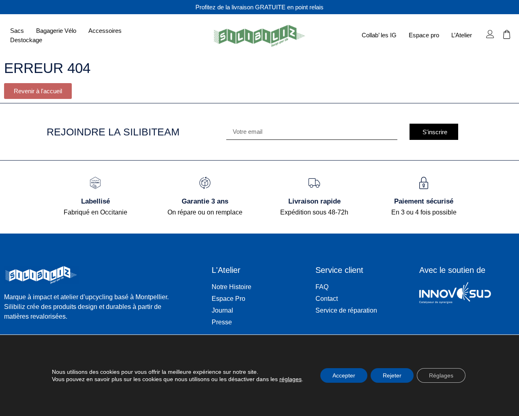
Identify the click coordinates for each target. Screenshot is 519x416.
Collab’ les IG (379, 35)
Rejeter (392, 375)
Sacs (17, 30)
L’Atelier (461, 35)
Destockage (26, 39)
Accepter (343, 375)
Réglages (441, 375)
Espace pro (424, 35)
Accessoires (105, 30)
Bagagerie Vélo (56, 30)
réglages (290, 379)
